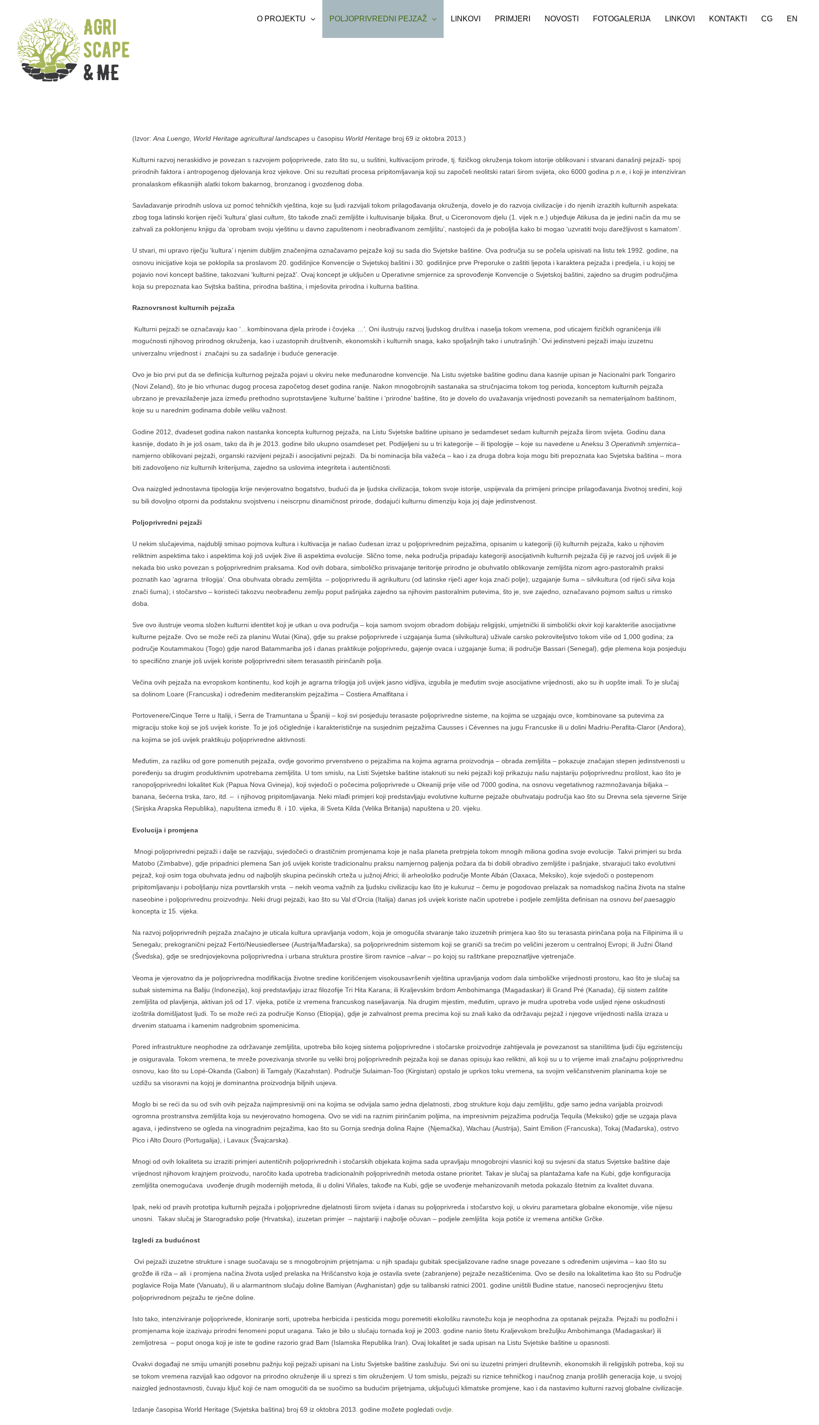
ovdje (444, 1409)
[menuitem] (286, 19)
